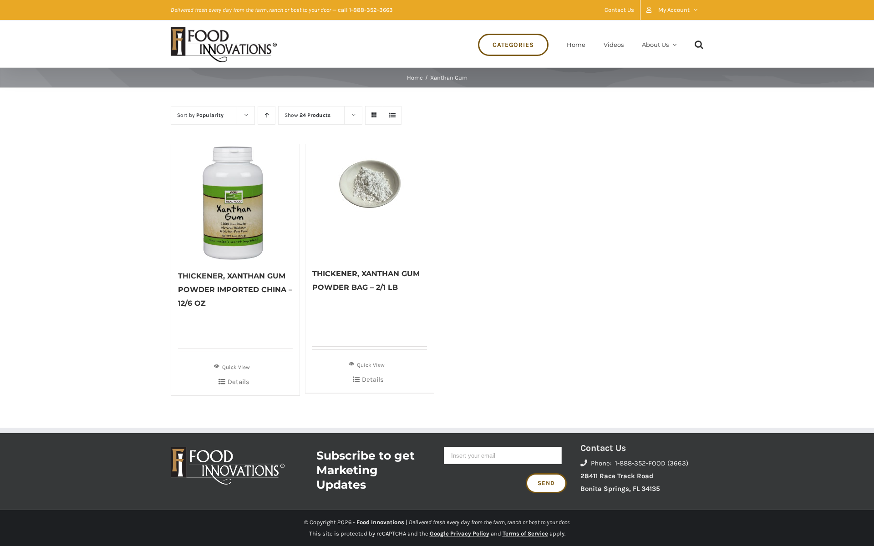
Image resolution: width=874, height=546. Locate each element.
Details (238, 382)
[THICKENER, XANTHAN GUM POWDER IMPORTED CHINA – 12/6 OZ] (235, 202)
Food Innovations (380, 522)
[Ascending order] (266, 115)
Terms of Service (525, 533)
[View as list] (392, 115)
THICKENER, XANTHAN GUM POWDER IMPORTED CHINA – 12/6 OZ (235, 290)
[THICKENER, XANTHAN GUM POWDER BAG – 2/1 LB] (369, 201)
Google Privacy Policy (459, 533)
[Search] (699, 43)
